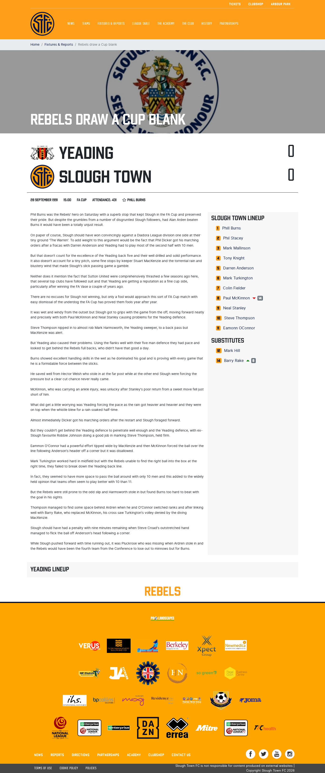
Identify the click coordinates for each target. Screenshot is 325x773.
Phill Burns (231, 228)
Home (34, 44)
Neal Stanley (234, 308)
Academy (134, 754)
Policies (91, 768)
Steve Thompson (239, 318)
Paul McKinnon (236, 298)
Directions (81, 754)
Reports (57, 754)
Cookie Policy (69, 768)
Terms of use (43, 768)
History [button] (207, 23)
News (71, 23)
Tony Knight (234, 258)
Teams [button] (86, 23)
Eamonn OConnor (239, 328)
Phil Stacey (233, 238)
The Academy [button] (166, 23)
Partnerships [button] (229, 23)
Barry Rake (234, 361)
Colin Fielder (234, 288)
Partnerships (108, 754)
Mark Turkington (238, 278)
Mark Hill (232, 351)
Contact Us (181, 754)
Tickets (235, 4)
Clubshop (255, 4)
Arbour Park (281, 4)
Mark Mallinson (236, 248)
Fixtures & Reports (111, 23)
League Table (141, 23)
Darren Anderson (238, 268)
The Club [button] (188, 23)
